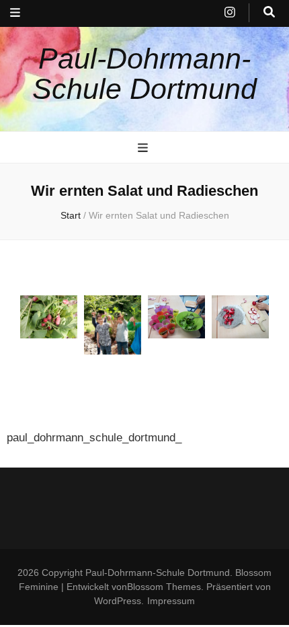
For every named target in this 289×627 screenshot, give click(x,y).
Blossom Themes (164, 586)
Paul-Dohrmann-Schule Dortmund (144, 73)
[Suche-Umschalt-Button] (269, 12)
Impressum (171, 600)
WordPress (117, 600)
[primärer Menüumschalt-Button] (144, 148)
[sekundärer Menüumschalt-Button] (15, 13)
